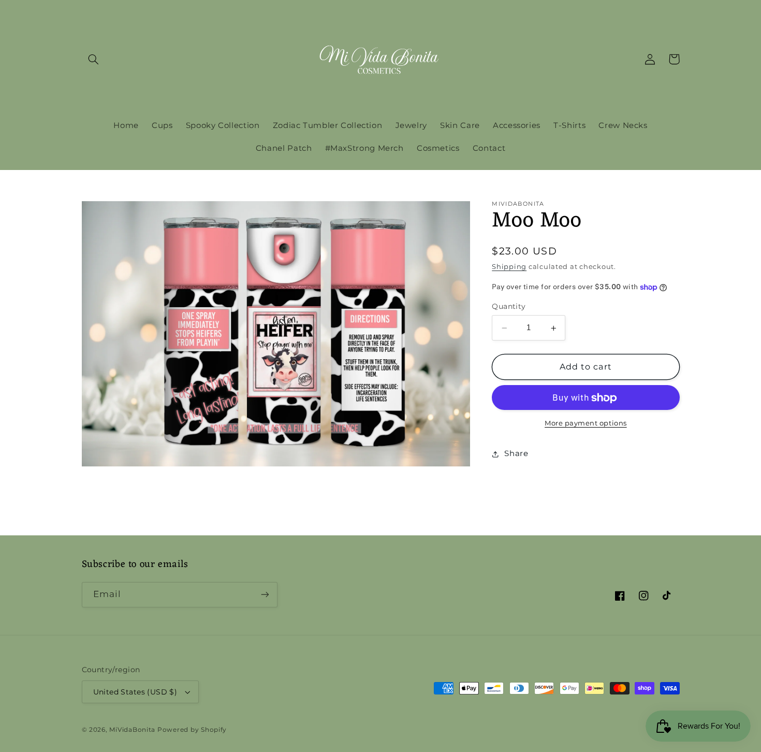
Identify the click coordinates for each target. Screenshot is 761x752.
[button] (94, 59)
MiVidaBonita (132, 729)
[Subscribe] (264, 594)
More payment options (586, 424)
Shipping (509, 267)
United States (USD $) (135, 692)
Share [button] (516, 454)
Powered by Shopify (192, 729)
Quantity (508, 307)
